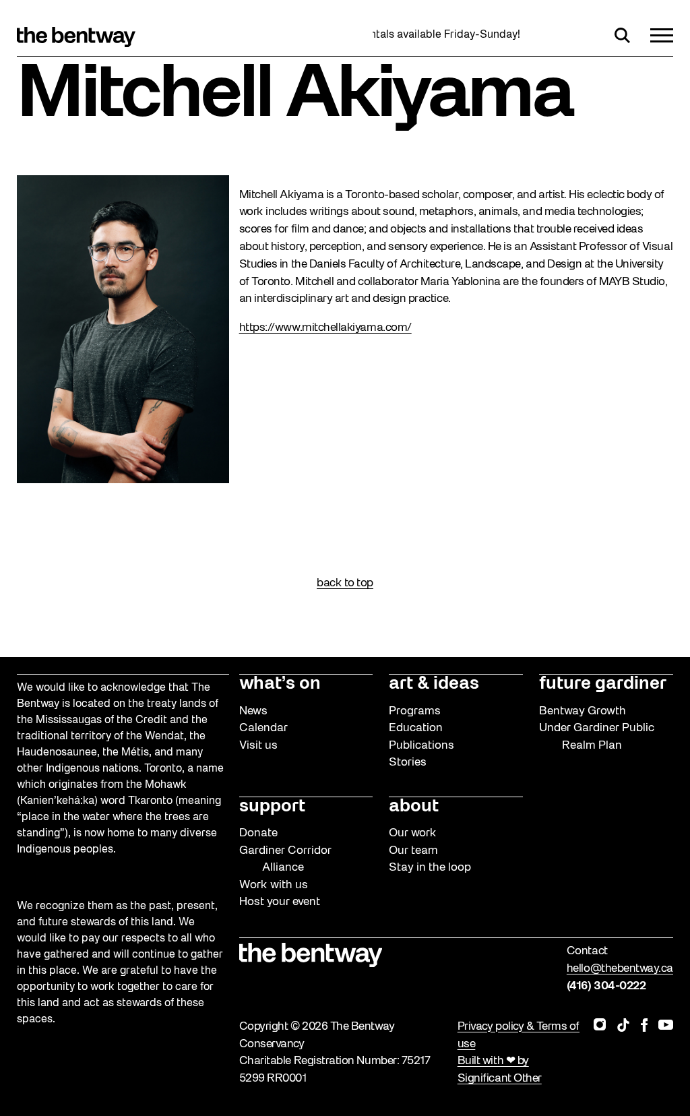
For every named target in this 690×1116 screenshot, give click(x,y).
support (272, 807)
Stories (408, 762)
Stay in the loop (430, 868)
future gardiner (602, 684)
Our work (413, 833)
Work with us (273, 885)
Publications (421, 746)
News (253, 711)
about (414, 807)
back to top (345, 583)
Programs (415, 711)
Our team (413, 851)
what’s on (280, 684)
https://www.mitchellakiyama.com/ (325, 328)
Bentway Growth (582, 711)
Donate (258, 833)
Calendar (263, 728)
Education (416, 728)
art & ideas (434, 684)
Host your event (279, 902)
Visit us (258, 746)
